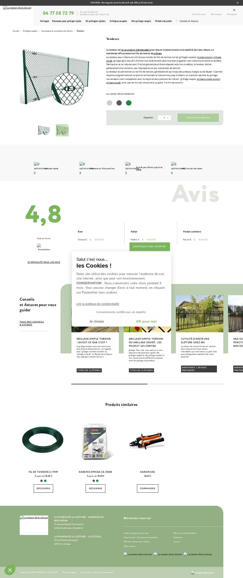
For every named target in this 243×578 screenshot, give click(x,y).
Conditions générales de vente (136, 533)
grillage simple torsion (208, 79)
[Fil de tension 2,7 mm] (43, 441)
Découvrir (43, 488)
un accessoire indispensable (135, 50)
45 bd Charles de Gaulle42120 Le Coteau (66, 542)
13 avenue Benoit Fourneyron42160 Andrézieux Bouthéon (69, 526)
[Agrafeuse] (147, 441)
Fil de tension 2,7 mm (43, 472)
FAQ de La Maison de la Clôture (137, 541)
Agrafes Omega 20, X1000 (95, 472)
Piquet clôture (130, 546)
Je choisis (96, 321)
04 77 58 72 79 (58, 13)
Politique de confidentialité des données (96, 572)
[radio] (109, 103)
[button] (26, 338)
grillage (157, 53)
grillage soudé (113, 82)
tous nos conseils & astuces (32, 323)
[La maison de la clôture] (17, 16)
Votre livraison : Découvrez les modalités (141, 537)
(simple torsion (204, 57)
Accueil (16, 31)
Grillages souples (30, 31)
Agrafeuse (147, 472)
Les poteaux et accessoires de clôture (57, 31)
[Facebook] (162, 518)
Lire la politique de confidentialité (97, 304)
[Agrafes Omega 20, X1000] (95, 441)
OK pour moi (146, 321)
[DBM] (202, 572)
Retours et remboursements (184, 533)
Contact (176, 541)
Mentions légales (70, 572)
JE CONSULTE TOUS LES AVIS (44, 262)
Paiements (177, 537)
